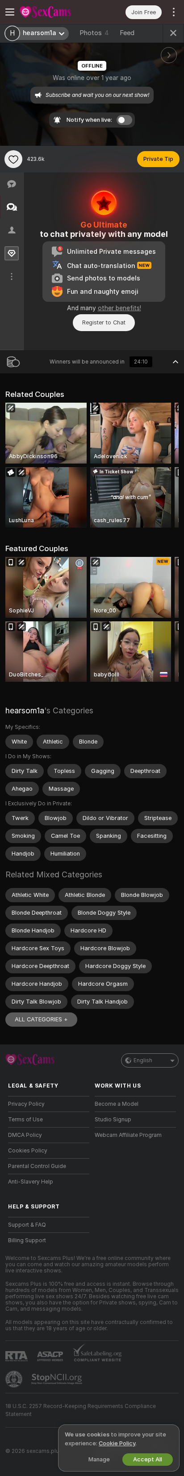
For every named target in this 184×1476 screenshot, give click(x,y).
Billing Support (27, 1240)
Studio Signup (113, 1119)
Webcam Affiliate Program (128, 1135)
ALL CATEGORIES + (41, 1019)
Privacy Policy (26, 1104)
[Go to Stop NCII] (57, 1379)
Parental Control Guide (37, 1166)
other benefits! (119, 308)
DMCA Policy (25, 1135)
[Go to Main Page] (56, 12)
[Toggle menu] (10, 12)
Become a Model (116, 1104)
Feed (127, 33)
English (143, 1060)
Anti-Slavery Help (30, 1182)
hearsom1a (24, 710)
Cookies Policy (27, 1151)
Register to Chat (103, 322)
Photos (94, 33)
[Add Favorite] (13, 159)
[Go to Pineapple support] (14, 1379)
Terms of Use (25, 1119)
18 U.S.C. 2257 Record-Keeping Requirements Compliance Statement (80, 1410)
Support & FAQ (27, 1225)
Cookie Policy (117, 1443)
